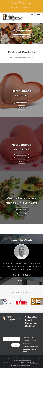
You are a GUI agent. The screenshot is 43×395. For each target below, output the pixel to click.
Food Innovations (20, 358)
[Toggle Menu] (38, 14)
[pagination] (16, 280)
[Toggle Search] (32, 14)
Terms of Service (23, 365)
